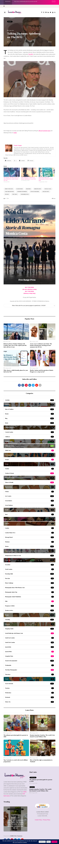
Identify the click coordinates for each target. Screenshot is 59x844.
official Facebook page (44, 130)
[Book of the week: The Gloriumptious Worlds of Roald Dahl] (47, 172)
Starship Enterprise (22, 191)
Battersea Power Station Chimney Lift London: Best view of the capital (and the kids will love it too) (15, 345)
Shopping (15, 809)
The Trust (14, 194)
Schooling (33, 777)
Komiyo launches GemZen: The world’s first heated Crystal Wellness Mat (42, 735)
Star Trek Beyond (9, 191)
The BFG (7, 194)
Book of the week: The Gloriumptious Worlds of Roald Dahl (46, 179)
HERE (24, 791)
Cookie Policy (38, 819)
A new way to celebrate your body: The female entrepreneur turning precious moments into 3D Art (41, 345)
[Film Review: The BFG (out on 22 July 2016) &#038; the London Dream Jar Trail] (12, 172)
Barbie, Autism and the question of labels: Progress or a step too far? (41, 371)
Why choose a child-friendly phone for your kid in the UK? (25, 1)
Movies (9, 21)
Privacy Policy (46, 819)
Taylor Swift (46, 191)
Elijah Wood (19, 188)
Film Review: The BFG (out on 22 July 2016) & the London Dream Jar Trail (11, 179)
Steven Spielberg (35, 191)
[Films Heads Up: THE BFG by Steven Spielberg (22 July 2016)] (29, 172)
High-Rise (28, 188)
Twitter (15, 132)
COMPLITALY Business (16, 836)
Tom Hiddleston (25, 194)
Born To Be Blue (9, 188)
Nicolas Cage (48, 188)
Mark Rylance (37, 188)
